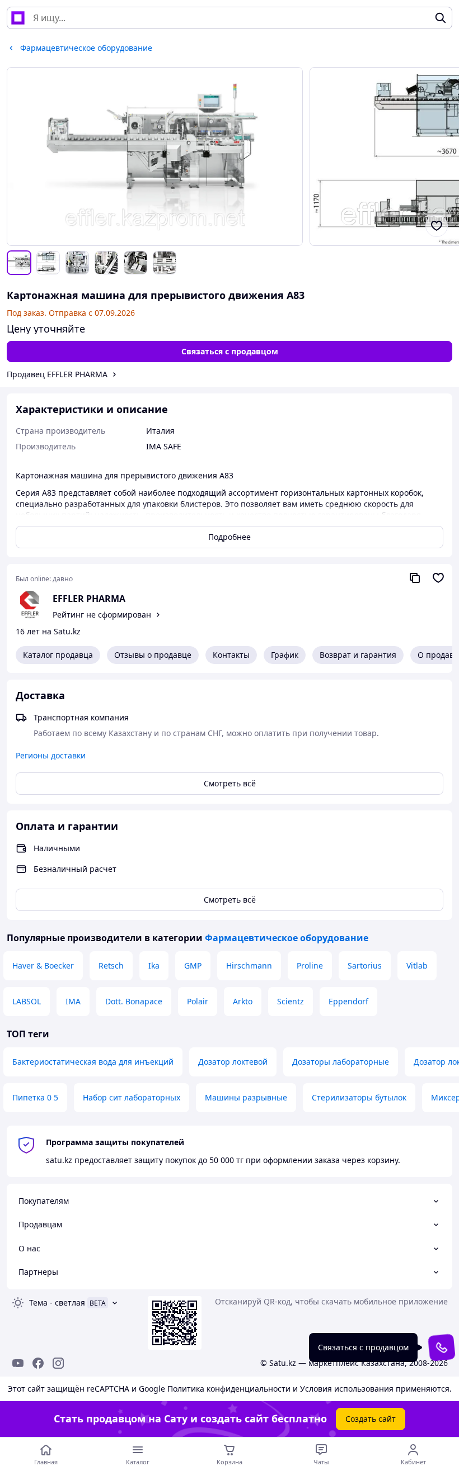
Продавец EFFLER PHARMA (57, 374)
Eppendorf (348, 1001)
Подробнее (229, 537)
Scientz (290, 1001)
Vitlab (417, 965)
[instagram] (58, 1363)
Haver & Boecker (43, 965)
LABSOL (26, 1001)
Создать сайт (370, 1418)
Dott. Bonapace (133, 1001)
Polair (197, 1001)
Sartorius (365, 965)
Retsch (111, 965)
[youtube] (18, 1363)
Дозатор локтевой (233, 1061)
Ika (154, 965)
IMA (73, 1001)
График (284, 654)
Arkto (242, 1001)
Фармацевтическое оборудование (286, 938)
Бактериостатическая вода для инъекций (93, 1061)
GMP (193, 965)
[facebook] (38, 1363)
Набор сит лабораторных (131, 1097)
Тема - (57, 1302)
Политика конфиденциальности (229, 1388)
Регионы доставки (51, 755)
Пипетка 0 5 (35, 1097)
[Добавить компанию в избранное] (438, 577)
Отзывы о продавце (152, 654)
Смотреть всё (230, 783)
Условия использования (347, 1388)
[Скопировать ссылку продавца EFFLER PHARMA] (414, 577)
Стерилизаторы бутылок (359, 1097)
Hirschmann (249, 965)
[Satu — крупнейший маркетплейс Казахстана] (18, 18)
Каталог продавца (58, 654)
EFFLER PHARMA (89, 598)
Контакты (231, 654)
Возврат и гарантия (358, 654)
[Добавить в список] (436, 226)
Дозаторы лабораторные (340, 1061)
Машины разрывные (246, 1097)
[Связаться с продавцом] (441, 1347)
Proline (310, 965)
